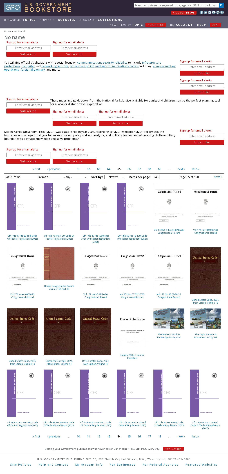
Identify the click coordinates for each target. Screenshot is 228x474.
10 (78, 436)
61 (78, 169)
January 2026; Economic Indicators (132, 356)
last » (195, 169)
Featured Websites (201, 464)
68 (149, 169)
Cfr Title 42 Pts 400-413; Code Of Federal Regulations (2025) (22, 424)
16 (139, 436)
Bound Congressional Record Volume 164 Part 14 (59, 287)
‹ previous (53, 169)
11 (88, 436)
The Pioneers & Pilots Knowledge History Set (169, 336)
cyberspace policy (82, 66)
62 (88, 169)
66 (129, 169)
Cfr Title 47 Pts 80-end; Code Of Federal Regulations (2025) (22, 237)
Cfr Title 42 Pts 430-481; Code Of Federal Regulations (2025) (95, 424)
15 (129, 436)
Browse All (20, 20)
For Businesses (123, 464)
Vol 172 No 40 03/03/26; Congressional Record (205, 231)
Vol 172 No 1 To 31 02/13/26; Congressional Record (169, 231)
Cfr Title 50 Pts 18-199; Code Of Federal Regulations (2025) (132, 237)
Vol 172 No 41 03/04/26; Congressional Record (22, 296)
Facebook (201, 12)
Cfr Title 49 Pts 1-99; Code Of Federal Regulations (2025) (59, 237)
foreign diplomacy (32, 69)
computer (28, 66)
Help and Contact (53, 464)
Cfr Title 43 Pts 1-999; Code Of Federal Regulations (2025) (169, 424)
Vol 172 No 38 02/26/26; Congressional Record (169, 296)
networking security (54, 66)
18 (159, 436)
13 (108, 436)
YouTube (214, 12)
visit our (183, 12)
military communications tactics (116, 66)
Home (7, 31)
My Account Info (89, 464)
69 (159, 169)
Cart (215, 25)
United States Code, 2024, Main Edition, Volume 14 (59, 362)
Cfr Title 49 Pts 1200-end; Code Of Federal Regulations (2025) (95, 238)
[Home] (39, 11)
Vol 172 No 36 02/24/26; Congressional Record (95, 296)
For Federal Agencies (160, 464)
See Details (173, 449)
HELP (201, 25)
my (181, 25)
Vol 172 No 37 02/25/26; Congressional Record (132, 296)
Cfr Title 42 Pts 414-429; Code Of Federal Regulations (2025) (59, 424)
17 (149, 436)
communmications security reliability (102, 62)
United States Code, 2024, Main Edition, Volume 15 (95, 362)
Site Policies (21, 464)
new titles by (137, 25)
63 (98, 169)
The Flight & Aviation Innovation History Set (205, 336)
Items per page (140, 177)
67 (139, 169)
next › (181, 169)
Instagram (209, 12)
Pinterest (218, 12)
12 (98, 436)
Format (43, 177)
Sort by (96, 177)
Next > (218, 177)
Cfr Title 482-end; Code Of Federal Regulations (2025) (132, 424)
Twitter (205, 12)
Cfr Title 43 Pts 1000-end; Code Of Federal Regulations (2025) (205, 425)
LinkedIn (222, 12)
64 (108, 169)
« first (36, 169)
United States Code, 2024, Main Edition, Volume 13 (22, 362)
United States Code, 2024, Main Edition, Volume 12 (205, 301)
